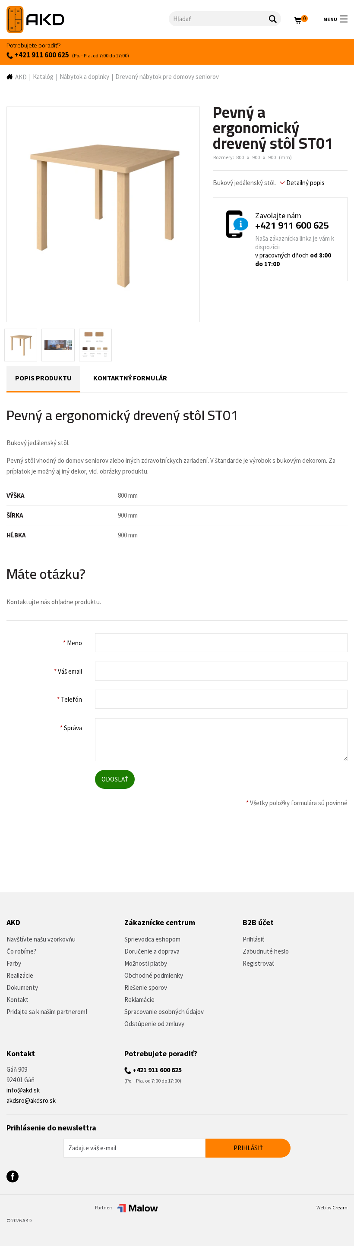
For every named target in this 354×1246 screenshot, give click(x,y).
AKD (21, 77)
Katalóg (43, 76)
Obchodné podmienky (153, 975)
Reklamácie (139, 999)
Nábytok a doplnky (84, 76)
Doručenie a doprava (152, 951)
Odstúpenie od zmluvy (154, 1024)
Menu (330, 19)
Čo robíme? (21, 951)
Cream (340, 1207)
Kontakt (17, 999)
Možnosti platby (145, 963)
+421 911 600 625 (41, 55)
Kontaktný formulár (130, 377)
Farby (13, 963)
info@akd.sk (23, 1090)
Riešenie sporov (145, 987)
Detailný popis (305, 183)
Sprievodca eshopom (152, 939)
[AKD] (87, 19)
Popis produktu (43, 377)
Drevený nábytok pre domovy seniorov (167, 76)
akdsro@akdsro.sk (31, 1100)
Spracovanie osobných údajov (164, 1011)
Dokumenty (22, 987)
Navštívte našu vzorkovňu (41, 939)
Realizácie (19, 975)
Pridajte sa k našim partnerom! (46, 1011)
